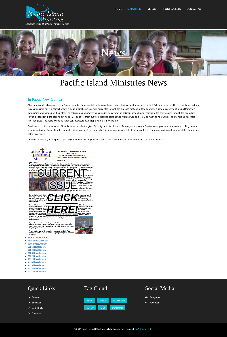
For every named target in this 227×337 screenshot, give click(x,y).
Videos (103, 300)
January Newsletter (37, 243)
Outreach (36, 313)
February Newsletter (38, 240)
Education (37, 302)
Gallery (90, 307)
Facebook (154, 302)
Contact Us (117, 307)
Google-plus (156, 297)
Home (89, 300)
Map (103, 307)
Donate (35, 297)
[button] (134, 8)
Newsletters (119, 300)
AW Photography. (144, 329)
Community (37, 307)
